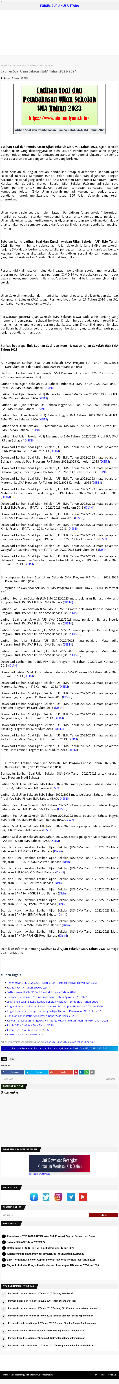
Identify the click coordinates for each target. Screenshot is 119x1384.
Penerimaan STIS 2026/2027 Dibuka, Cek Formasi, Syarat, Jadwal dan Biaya (52, 983)
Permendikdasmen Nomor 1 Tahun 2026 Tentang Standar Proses (42, 1300)
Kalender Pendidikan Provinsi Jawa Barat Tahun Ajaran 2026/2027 (47, 997)
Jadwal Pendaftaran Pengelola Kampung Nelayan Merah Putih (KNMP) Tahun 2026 (57, 1020)
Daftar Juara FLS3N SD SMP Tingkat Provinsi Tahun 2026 (41, 992)
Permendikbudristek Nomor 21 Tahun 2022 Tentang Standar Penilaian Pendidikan (51, 1345)
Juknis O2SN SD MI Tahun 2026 (25, 1035)
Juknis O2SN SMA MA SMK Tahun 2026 (30, 1025)
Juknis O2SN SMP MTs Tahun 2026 (28, 1030)
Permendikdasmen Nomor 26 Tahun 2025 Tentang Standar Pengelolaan (46, 1330)
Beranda (4, 65)
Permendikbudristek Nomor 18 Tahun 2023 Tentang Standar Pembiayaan (46, 1338)
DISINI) (49, 388)
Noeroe (6, 78)
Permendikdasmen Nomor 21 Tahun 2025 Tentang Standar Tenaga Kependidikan (50, 1315)
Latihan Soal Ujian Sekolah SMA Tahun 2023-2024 (69, 1041)
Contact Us (112, 1375)
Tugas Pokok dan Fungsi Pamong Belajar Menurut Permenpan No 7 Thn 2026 (54, 1011)
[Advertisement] (59, 33)
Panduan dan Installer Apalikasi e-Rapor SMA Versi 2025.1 (42, 1016)
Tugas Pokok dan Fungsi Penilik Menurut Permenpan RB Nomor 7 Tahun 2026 (55, 1006)
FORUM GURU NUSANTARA (59, 6)
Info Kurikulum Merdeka (39, 1174)
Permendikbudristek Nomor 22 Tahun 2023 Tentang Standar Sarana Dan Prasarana (52, 1323)
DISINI (43, 398)
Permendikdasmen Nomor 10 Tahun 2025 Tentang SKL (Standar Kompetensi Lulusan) (53, 1308)
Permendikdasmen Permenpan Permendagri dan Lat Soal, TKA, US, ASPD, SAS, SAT (59, 1048)
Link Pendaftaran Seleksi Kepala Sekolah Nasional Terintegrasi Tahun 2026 (52, 1002)
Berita (11, 65)
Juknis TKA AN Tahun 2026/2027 (27, 987)
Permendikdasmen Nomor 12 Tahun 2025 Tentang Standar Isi (40, 1293)
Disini (58, 851)
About (103, 1375)
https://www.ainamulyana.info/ (41, 1375)
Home (96, 1375)
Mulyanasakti (16, 1375)
